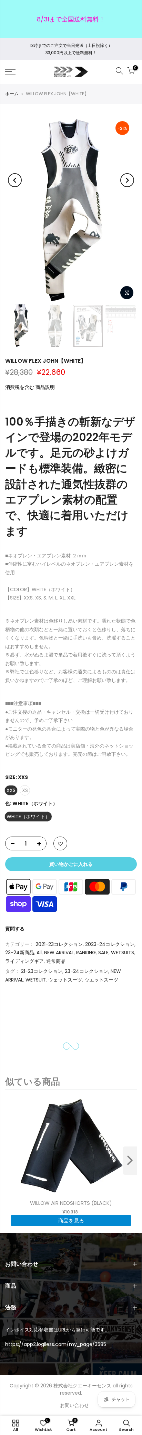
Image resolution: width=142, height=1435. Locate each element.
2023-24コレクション (109, 944)
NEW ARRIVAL (59, 952)
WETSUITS (122, 952)
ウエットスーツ (101, 979)
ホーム (12, 93)
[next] (130, 1160)
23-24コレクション (86, 971)
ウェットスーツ (65, 979)
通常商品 (55, 961)
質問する (14, 928)
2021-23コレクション (59, 944)
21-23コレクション (41, 971)
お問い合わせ (74, 1405)
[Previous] (15, 180)
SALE (103, 952)
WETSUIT (36, 979)
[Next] (127, 180)
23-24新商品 (19, 952)
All (39, 952)
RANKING (86, 952)
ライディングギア (24, 961)
